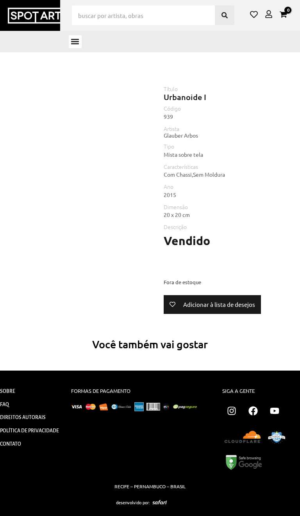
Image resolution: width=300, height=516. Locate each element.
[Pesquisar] (224, 15)
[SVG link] (159, 502)
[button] (75, 41)
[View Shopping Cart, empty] (283, 14)
